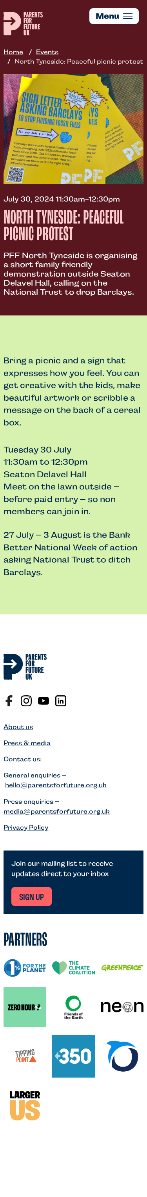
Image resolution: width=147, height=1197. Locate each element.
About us (18, 727)
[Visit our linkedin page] (60, 700)
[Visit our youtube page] (43, 700)
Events (47, 52)
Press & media (27, 743)
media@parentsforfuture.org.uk (57, 811)
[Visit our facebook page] (9, 700)
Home (13, 52)
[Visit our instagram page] (26, 700)
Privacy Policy (26, 827)
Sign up (31, 897)
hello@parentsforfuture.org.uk (56, 785)
